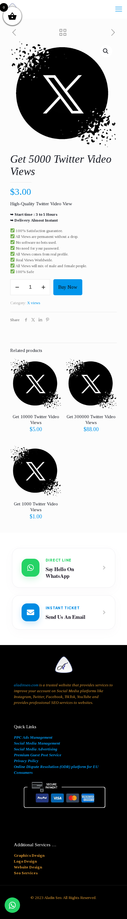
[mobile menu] (118, 9)
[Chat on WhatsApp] (12, 905)
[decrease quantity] (17, 287)
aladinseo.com (26, 685)
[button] (106, 51)
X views (33, 302)
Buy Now (67, 287)
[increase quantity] (43, 287)
